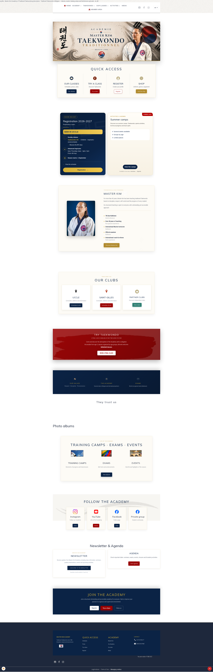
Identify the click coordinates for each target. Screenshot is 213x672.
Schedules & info (76, 305)
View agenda (134, 563)
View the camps (130, 167)
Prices (83, 644)
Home (68, 6)
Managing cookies (116, 669)
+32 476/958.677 (140, 640)
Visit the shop (141, 91)
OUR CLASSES (101, 6)
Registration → (82, 170)
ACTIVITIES (114, 6)
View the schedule (69, 164)
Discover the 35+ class (75, 145)
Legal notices (95, 669)
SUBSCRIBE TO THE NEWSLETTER (79, 568)
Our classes (71, 91)
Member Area (96, 9)
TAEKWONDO (88, 6)
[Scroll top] (210, 669)
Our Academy (111, 644)
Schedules (84, 641)
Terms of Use (105, 669)
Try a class (95, 91)
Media (109, 650)
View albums (106, 474)
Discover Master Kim (111, 245)
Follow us (118, 608)
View (75, 525)
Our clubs (110, 647)
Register (118, 91)
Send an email (140, 644)
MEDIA (124, 6)
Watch (96, 525)
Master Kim (110, 641)
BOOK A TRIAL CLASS (106, 353)
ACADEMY (76, 6)
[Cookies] (3, 668)
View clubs (137, 305)
